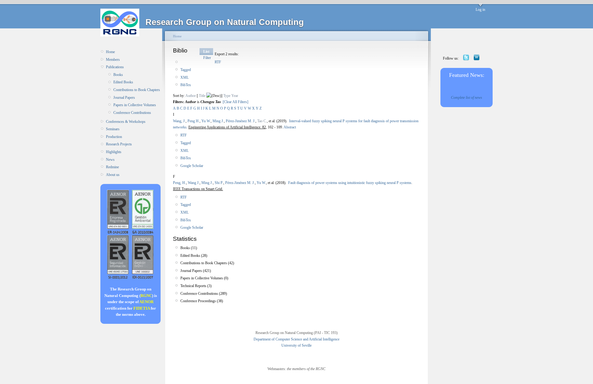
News (110, 159)
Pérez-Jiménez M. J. (240, 121)
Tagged (185, 70)
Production (114, 137)
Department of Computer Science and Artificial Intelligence (296, 339)
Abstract (289, 127)
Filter (207, 58)
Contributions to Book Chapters (136, 90)
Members (113, 59)
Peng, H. (179, 183)
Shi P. (219, 183)
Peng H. (193, 121)
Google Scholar (191, 166)
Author (190, 96)
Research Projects (119, 144)
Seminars (113, 129)
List (206, 51)
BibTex (185, 85)
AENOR (146, 301)
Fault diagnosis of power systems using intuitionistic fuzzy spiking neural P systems (349, 183)
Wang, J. (179, 121)
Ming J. (218, 121)
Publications (115, 67)
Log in (480, 9)
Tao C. (262, 121)
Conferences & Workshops (125, 121)
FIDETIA (141, 308)
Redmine (112, 167)
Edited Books (123, 82)
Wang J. (194, 183)
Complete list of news (466, 97)
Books (118, 75)
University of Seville (296, 345)
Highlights (113, 152)
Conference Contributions (132, 113)
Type (226, 96)
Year (234, 96)
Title (202, 96)
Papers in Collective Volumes (134, 105)
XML (184, 77)
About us (113, 175)
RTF (218, 62)
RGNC (146, 295)
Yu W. (206, 121)
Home (110, 52)
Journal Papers (124, 97)
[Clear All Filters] (235, 102)
